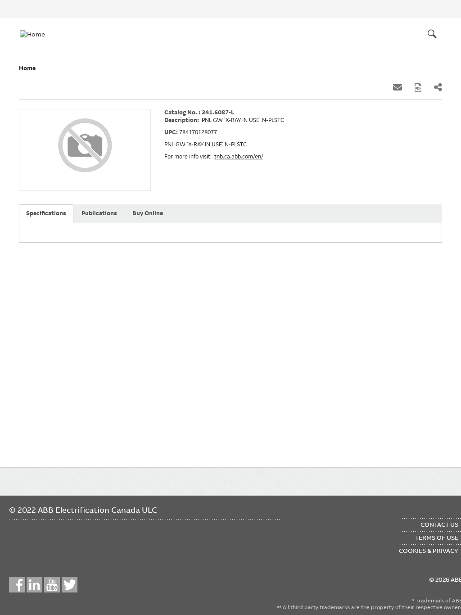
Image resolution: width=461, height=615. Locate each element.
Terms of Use (436, 538)
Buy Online (147, 213)
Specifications (46, 213)
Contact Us (439, 524)
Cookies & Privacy (428, 551)
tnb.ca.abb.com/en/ (238, 157)
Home (27, 68)
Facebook (17, 584)
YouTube (52, 584)
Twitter (69, 584)
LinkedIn (34, 584)
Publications (99, 213)
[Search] (432, 34)
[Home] (38, 34)
